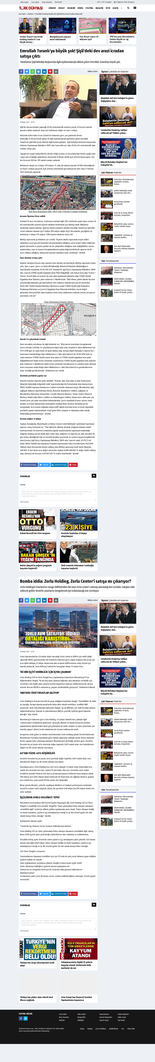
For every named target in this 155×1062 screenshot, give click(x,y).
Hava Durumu (104, 1014)
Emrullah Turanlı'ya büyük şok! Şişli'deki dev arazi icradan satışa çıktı (59, 14)
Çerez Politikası (100, 1029)
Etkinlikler (81, 1020)
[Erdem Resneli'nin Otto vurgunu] (37, 520)
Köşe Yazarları (64, 1017)
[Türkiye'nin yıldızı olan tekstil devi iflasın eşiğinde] (37, 984)
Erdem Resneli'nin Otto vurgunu (35, 533)
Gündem (30, 14)
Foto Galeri (63, 1014)
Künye (82, 1029)
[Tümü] (121, 8)
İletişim (90, 1029)
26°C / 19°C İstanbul (104, 2)
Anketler (62, 1020)
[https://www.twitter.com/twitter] (25, 1018)
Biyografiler (82, 1017)
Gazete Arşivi (104, 1020)
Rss (123, 1029)
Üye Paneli (58, 2)
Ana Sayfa (22, 14)
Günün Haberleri (123, 1014)
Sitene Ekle (131, 1029)
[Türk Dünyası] (31, 8)
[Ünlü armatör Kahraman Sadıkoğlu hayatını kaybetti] (78, 552)
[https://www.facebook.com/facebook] (21, 1018)
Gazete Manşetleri (106, 1017)
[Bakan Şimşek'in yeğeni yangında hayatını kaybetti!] (37, 552)
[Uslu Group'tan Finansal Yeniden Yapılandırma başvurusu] (78, 984)
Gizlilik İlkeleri (113, 1029)
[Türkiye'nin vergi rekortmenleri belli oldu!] (37, 949)
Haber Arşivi (122, 1017)
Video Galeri (82, 1014)
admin (95, 71)
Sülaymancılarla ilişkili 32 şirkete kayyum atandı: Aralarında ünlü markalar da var (77, 965)
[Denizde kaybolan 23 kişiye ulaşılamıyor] (78, 520)
